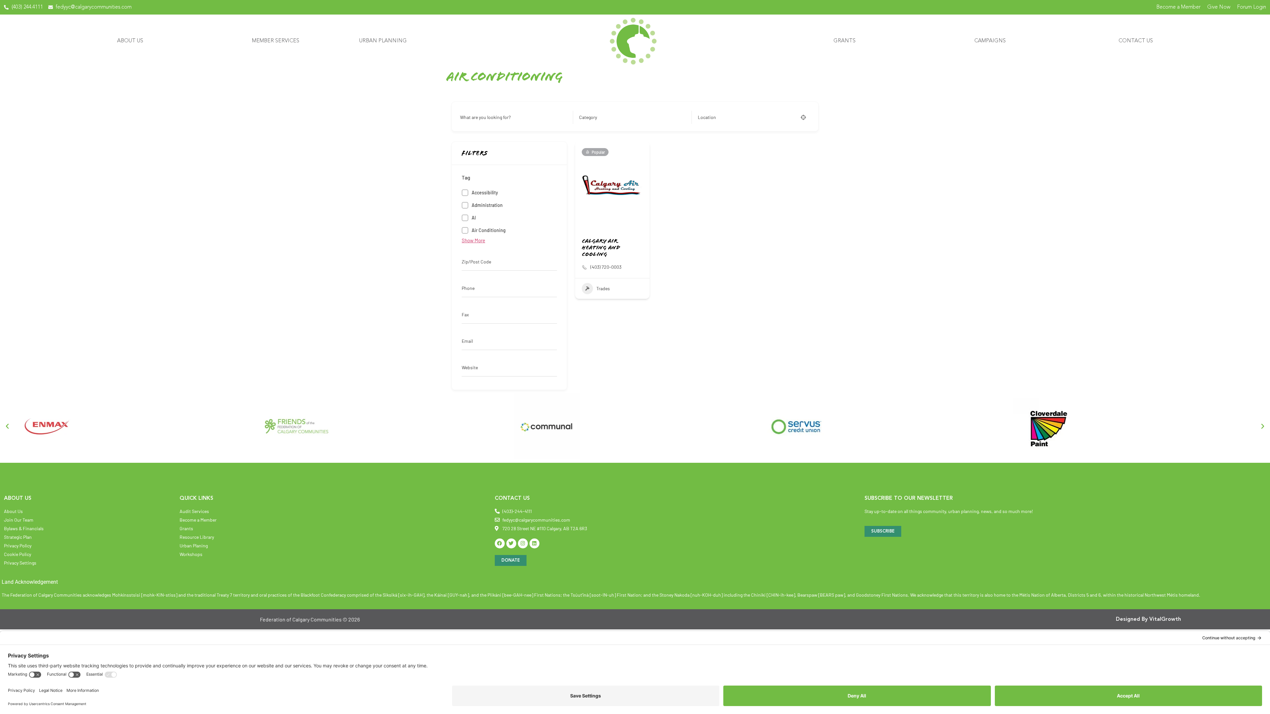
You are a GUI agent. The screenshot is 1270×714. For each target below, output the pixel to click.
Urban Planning (383, 41)
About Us (130, 41)
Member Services (275, 41)
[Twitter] (511, 543)
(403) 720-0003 (605, 267)
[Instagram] (523, 543)
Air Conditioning (489, 230)
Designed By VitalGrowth (1148, 619)
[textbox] (588, 117)
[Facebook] (500, 543)
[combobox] (630, 117)
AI (474, 217)
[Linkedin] (534, 543)
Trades (603, 288)
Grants (844, 41)
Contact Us (1136, 41)
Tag (466, 177)
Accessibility (485, 192)
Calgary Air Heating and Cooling (601, 248)
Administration (487, 205)
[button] (7, 426)
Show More (473, 240)
